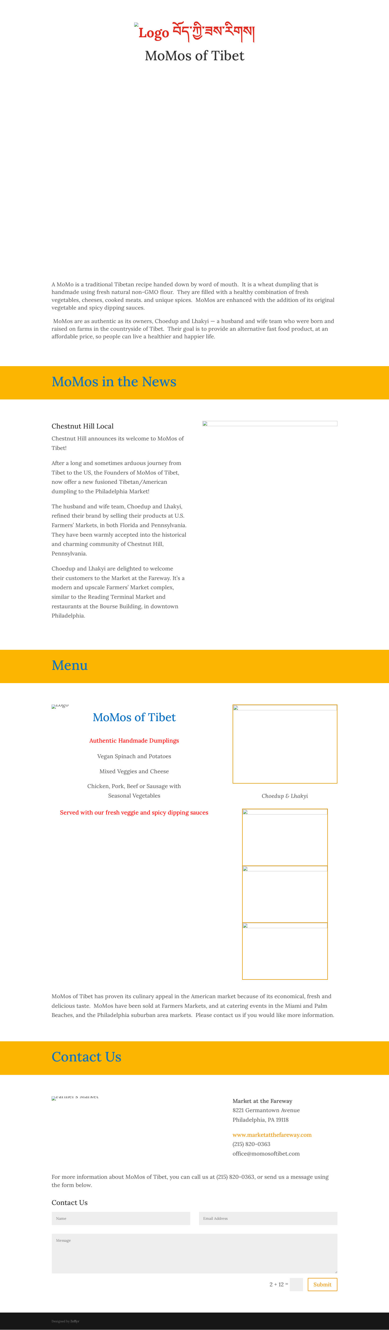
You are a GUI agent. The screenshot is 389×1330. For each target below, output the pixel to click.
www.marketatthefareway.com (272, 1134)
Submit (323, 1284)
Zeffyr (74, 1321)
